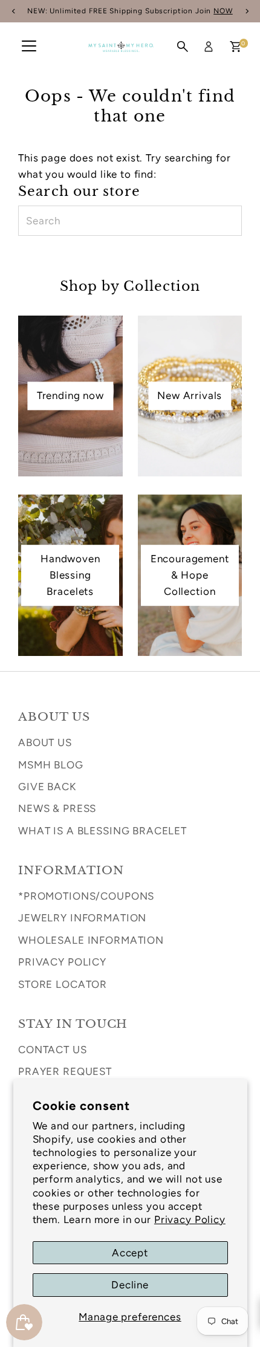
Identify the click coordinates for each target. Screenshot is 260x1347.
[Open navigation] (29, 46)
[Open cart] (235, 46)
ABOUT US (45, 742)
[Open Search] (182, 46)
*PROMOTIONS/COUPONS (86, 896)
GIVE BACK (47, 787)
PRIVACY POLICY (62, 962)
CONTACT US (52, 1050)
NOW (223, 11)
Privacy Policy (190, 1219)
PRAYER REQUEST (65, 1071)
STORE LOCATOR (62, 984)
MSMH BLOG (50, 765)
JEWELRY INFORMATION (82, 918)
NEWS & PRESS (57, 808)
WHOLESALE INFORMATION (91, 940)
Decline (130, 1285)
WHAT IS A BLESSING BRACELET (102, 831)
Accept (130, 1253)
